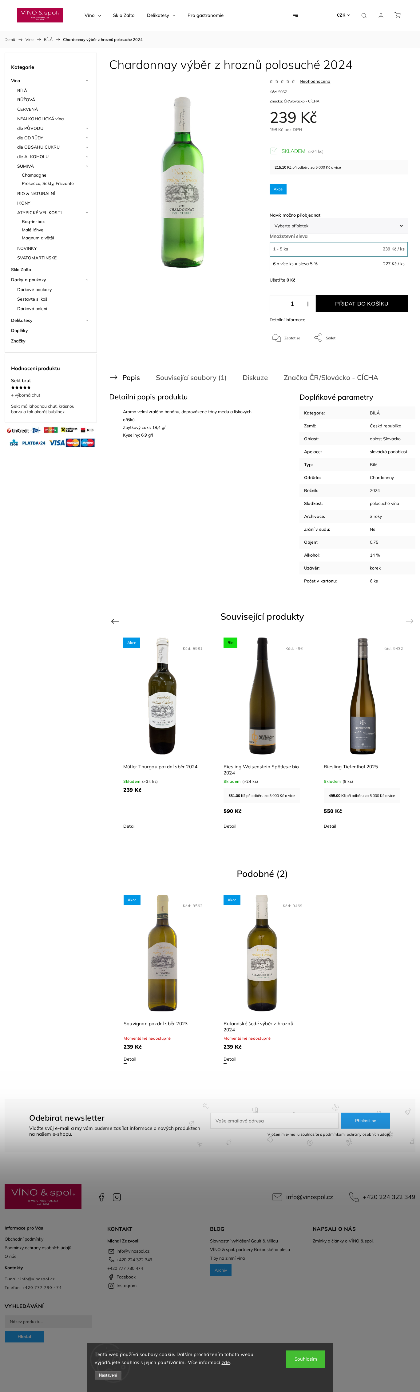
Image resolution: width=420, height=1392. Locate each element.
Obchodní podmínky (24, 1239)
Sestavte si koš (32, 299)
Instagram (116, 1197)
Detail (129, 826)
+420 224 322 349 (389, 1197)
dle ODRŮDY (30, 138)
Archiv (221, 1270)
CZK (341, 15)
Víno (15, 80)
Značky (18, 341)
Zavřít (395, 358)
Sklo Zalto (21, 269)
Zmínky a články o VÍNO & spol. (343, 1241)
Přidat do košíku (361, 304)
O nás (10, 1256)
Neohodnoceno (315, 81)
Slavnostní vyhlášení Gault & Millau (244, 1241)
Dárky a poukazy (28, 279)
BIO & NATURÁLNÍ (36, 193)
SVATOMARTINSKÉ (37, 258)
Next (410, 621)
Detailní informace (287, 319)
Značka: (294, 101)
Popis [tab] (131, 377)
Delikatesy (22, 320)
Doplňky (19, 330)
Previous (115, 621)
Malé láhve (32, 230)
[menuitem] (93, 15)
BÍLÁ (22, 90)
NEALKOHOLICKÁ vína (40, 119)
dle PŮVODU (30, 128)
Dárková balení (32, 308)
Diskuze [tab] (255, 377)
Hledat (24, 1336)
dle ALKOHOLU (33, 156)
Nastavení (108, 1375)
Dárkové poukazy (34, 289)
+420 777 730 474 (125, 1268)
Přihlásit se (365, 1120)
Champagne (34, 175)
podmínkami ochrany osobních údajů (356, 1134)
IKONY (24, 203)
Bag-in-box (33, 221)
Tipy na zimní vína (227, 1258)
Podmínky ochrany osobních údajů (38, 1247)
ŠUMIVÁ (25, 166)
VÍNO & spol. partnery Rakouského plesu (250, 1249)
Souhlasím (306, 1359)
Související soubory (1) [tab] (191, 377)
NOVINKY (27, 248)
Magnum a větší (38, 238)
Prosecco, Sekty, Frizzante (48, 183)
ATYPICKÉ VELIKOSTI (39, 212)
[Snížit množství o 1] (277, 304)
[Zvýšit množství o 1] (307, 304)
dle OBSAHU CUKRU (38, 147)
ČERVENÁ (27, 109)
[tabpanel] (263, 734)
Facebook (101, 1197)
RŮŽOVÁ (26, 99)
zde (226, 1362)
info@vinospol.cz (309, 1197)
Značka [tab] (331, 377)
